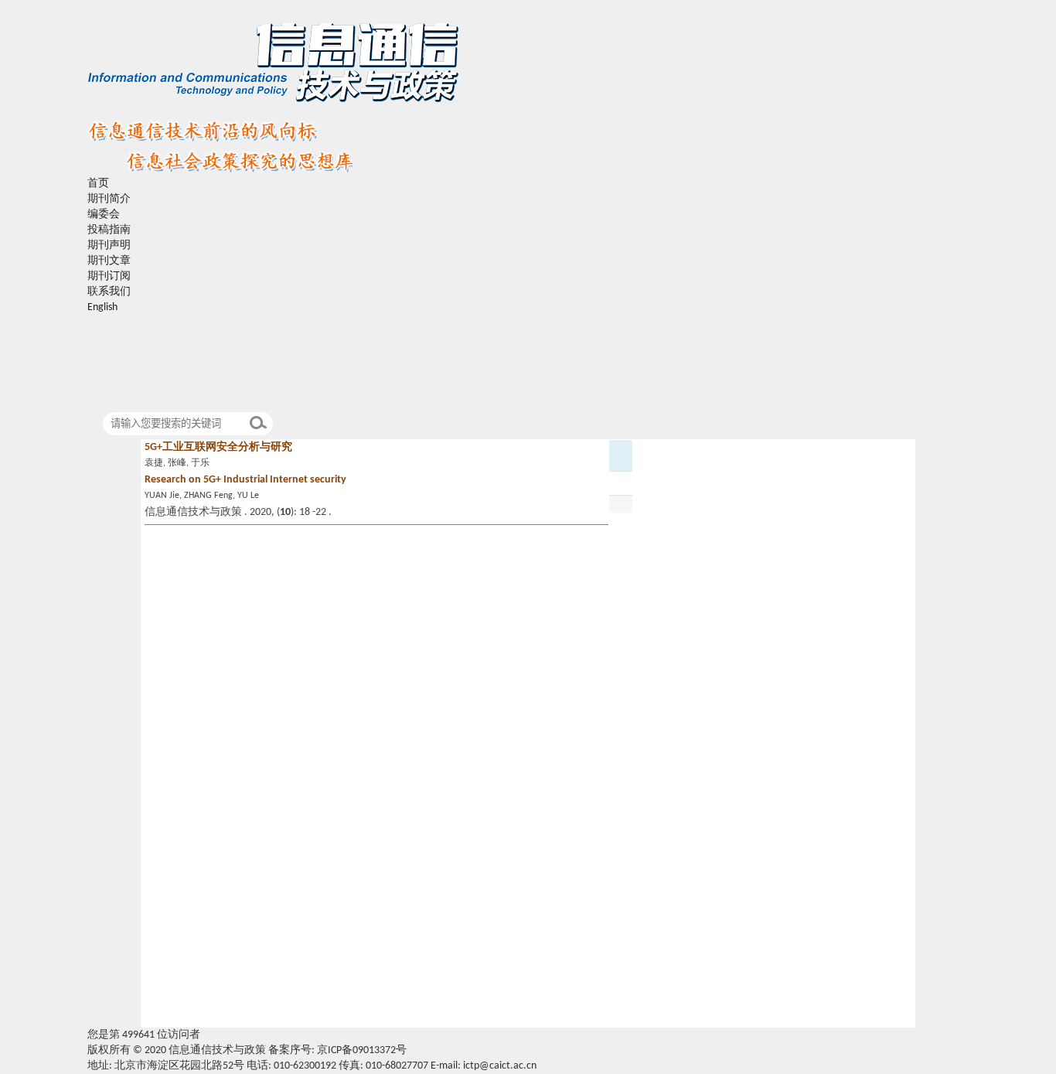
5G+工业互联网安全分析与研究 (218, 447)
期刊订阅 (109, 276)
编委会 (103, 214)
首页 (98, 183)
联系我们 (109, 292)
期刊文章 (109, 261)
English (102, 307)
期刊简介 (109, 199)
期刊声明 (109, 245)
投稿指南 (109, 230)
